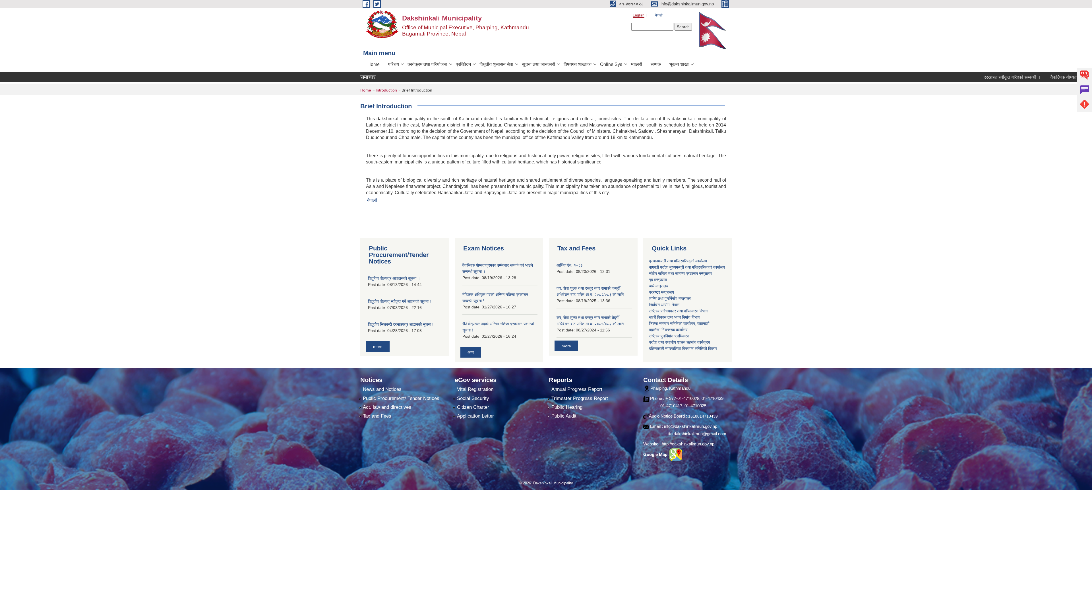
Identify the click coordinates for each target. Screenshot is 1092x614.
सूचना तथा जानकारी (538, 64)
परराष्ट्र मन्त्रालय (661, 292)
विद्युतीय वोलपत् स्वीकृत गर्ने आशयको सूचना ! (399, 301)
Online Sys (611, 64)
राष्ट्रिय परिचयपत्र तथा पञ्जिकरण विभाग (678, 311)
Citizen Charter (473, 407)
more (377, 346)
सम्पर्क (656, 64)
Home (373, 64)
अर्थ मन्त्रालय (658, 286)
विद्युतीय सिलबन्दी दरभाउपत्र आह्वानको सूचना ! (400, 324)
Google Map (656, 454)
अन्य (471, 352)
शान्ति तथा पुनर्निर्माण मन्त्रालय (670, 298)
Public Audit (563, 416)
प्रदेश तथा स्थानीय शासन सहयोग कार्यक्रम (679, 342)
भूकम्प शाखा (679, 64)
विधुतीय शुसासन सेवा (496, 64)
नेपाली (659, 15)
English (638, 15)
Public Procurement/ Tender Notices (401, 398)
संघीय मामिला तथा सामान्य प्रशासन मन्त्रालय (680, 273)
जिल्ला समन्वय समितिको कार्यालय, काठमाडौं (679, 323)
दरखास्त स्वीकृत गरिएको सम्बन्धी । (983, 77)
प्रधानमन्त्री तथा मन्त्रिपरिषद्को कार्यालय (678, 261)
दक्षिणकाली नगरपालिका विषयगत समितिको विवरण (683, 348)
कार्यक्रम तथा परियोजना (427, 64)
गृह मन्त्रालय (658, 279)
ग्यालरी (636, 64)
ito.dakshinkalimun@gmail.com (697, 433)
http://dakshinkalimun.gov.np (688, 443)
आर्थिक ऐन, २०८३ (570, 265)
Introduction (386, 90)
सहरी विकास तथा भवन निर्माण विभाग (674, 317)
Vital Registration (475, 389)
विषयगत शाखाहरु (578, 64)
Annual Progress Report (576, 389)
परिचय (393, 64)
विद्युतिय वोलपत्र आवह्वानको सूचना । (394, 278)
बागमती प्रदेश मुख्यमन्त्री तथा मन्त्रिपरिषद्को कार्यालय (687, 267)
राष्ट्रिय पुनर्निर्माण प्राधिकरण (669, 336)
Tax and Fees (377, 416)
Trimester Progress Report (579, 398)
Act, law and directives (387, 407)
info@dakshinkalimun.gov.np (690, 426)
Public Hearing (566, 407)
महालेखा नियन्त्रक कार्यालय (668, 329)
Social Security (473, 398)
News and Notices (382, 389)
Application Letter (475, 416)
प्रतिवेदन (463, 64)
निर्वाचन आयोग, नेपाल (664, 304)
